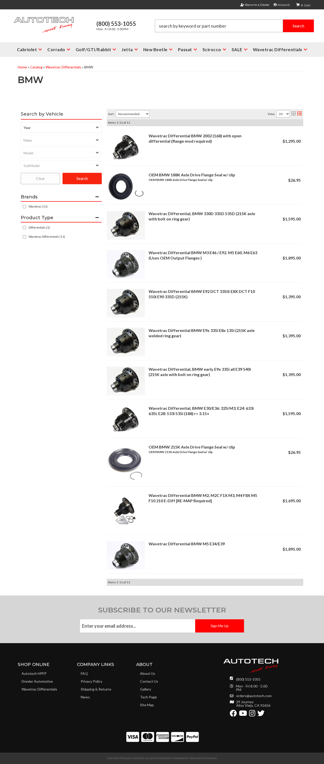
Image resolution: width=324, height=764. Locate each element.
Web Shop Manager (203, 758)
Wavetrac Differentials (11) (47, 236)
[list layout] (299, 114)
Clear (40, 178)
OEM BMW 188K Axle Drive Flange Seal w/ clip (192, 174)
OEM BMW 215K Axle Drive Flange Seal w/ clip (192, 446)
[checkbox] (24, 206)
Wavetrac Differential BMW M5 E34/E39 (187, 543)
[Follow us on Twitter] (261, 714)
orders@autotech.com (254, 696)
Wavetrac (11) (38, 206)
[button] (234, 26)
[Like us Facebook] (233, 714)
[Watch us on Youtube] (243, 714)
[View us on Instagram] (252, 714)
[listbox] (61, 127)
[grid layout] (293, 114)
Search (82, 178)
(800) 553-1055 (248, 679)
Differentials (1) (39, 227)
